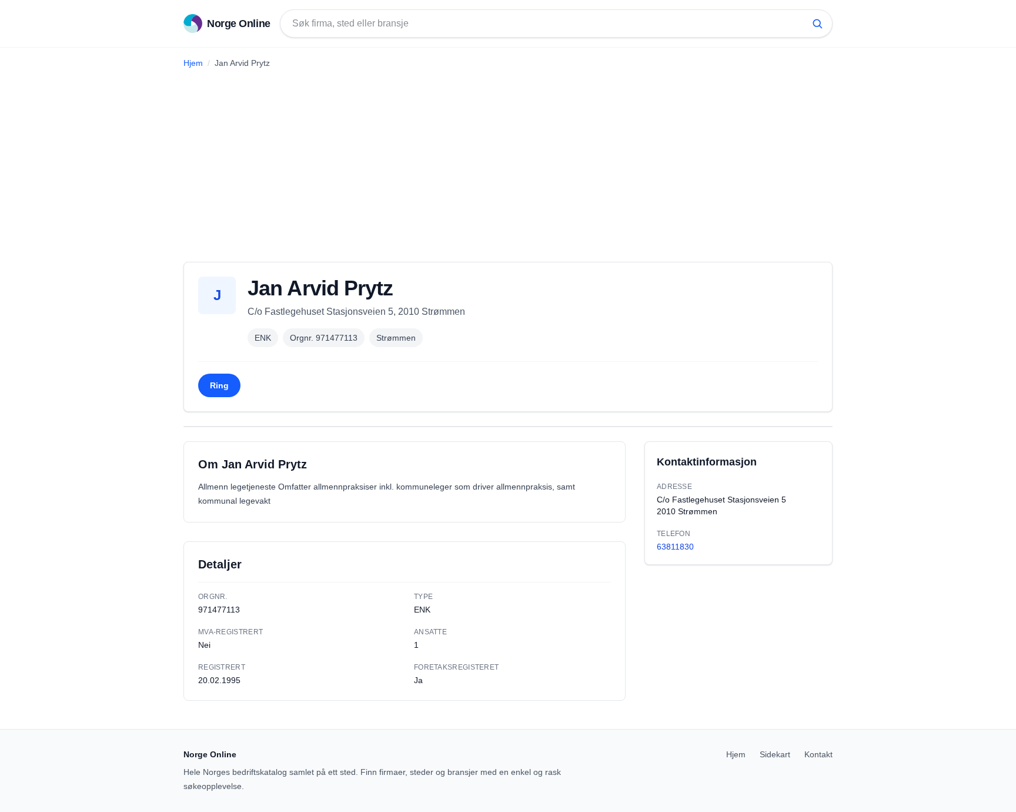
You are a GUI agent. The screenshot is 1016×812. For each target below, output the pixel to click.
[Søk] (817, 23)
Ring (219, 385)
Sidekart (775, 754)
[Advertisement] (508, 160)
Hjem (193, 63)
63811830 (675, 546)
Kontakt (818, 754)
